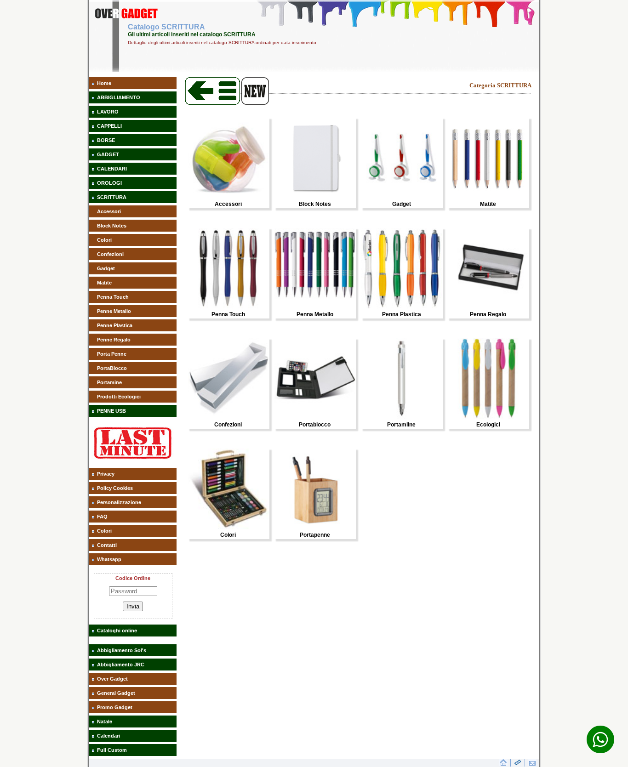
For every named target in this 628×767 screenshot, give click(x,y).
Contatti (107, 545)
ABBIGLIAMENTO (118, 97)
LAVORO (108, 111)
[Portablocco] (314, 417)
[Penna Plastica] (401, 306)
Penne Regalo (114, 339)
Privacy (105, 474)
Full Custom (112, 750)
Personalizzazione (119, 502)
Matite (104, 282)
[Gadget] (401, 196)
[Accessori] (228, 196)
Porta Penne (111, 354)
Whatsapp (109, 559)
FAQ (102, 516)
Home (104, 83)
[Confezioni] (228, 417)
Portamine (109, 382)
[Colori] (228, 527)
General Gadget (116, 693)
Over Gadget (112, 679)
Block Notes (111, 225)
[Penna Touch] (228, 306)
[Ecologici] (488, 417)
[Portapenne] (314, 527)
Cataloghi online (117, 630)
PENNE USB (111, 411)
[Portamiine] (401, 417)
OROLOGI (109, 183)
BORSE (106, 140)
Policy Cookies (115, 488)
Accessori (109, 211)
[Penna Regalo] (488, 306)
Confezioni (110, 254)
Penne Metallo (114, 311)
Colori (104, 240)
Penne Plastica (114, 325)
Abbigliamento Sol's (121, 650)
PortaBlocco (112, 368)
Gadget (106, 268)
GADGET (108, 154)
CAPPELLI (109, 126)
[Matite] (488, 196)
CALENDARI (112, 168)
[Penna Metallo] (314, 306)
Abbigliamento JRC (120, 664)
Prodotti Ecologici (119, 396)
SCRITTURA (111, 197)
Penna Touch (113, 297)
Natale (104, 721)
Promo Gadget (114, 707)
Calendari (108, 736)
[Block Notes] (314, 196)
